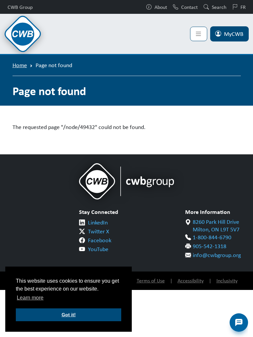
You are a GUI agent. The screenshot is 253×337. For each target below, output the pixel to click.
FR (243, 7)
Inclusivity (227, 280)
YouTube (98, 249)
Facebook (99, 240)
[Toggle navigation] (198, 34)
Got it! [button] (69, 314)
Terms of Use (151, 280)
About (161, 7)
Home (20, 65)
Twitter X (98, 231)
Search (219, 7)
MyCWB (233, 34)
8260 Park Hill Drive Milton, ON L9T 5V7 (216, 225)
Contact (189, 7)
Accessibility (191, 280)
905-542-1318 (209, 246)
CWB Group (20, 7)
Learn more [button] (30, 297)
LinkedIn (98, 222)
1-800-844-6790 (212, 237)
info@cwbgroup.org (217, 255)
